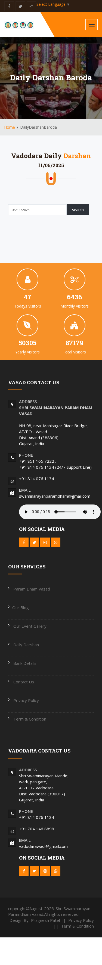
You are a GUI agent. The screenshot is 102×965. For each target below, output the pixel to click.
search (78, 209)
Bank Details (24, 663)
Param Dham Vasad (31, 589)
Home (9, 127)
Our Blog (20, 607)
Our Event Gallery (29, 626)
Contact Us (23, 681)
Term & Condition (29, 719)
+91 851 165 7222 (37, 461)
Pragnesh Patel (46, 920)
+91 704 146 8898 (36, 828)
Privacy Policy (25, 700)
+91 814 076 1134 (37, 467)
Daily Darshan (25, 644)
